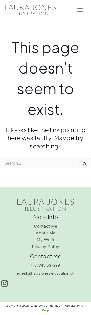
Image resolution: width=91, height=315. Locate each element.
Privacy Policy (45, 246)
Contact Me (45, 226)
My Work (45, 239)
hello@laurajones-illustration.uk (47, 273)
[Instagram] (4, 283)
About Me (45, 232)
